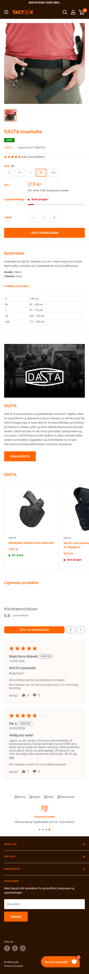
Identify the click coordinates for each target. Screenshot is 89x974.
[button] (13, 156)
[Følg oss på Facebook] (7, 948)
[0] (81, 12)
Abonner (16, 916)
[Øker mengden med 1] (54, 217)
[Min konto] (73, 12)
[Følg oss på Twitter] (15, 948)
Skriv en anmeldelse (34, 630)
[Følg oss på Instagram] (23, 948)
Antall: (8, 217)
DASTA (8, 147)
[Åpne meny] (6, 12)
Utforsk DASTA (20, 456)
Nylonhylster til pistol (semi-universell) (31, 542)
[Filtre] (70, 629)
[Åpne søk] (65, 12)
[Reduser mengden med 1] (32, 217)
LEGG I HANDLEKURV (44, 232)
